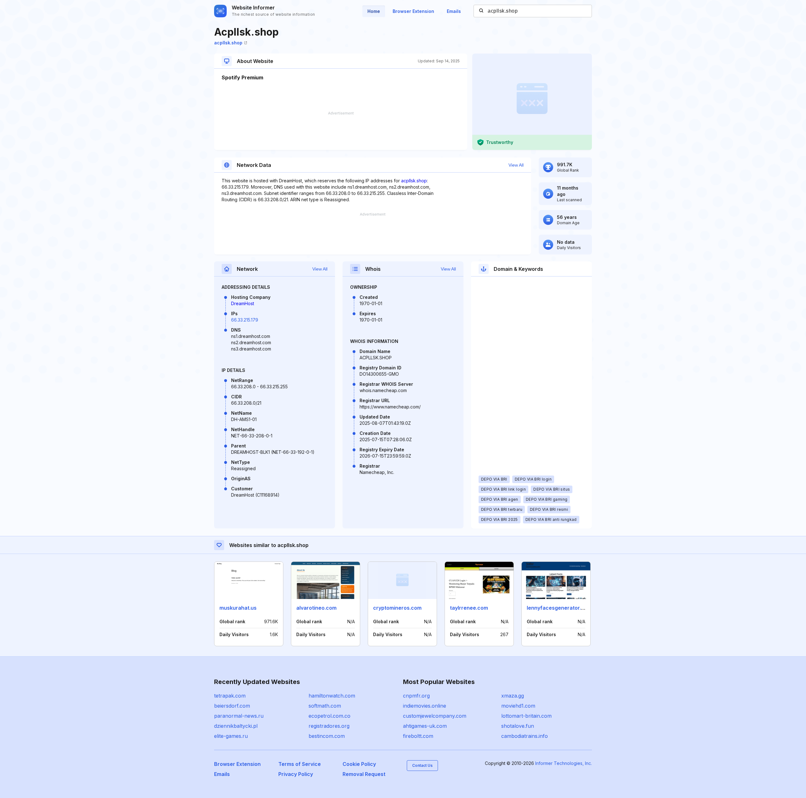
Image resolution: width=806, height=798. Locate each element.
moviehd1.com (518, 706)
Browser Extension (413, 11)
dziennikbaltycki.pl (236, 726)
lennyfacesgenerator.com (559, 608)
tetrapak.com (230, 696)
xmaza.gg (512, 696)
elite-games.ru (231, 736)
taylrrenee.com (469, 608)
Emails (454, 11)
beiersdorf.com (232, 706)
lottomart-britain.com (526, 716)
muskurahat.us (238, 608)
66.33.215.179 (244, 319)
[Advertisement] (341, 131)
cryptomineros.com (397, 608)
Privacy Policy (295, 774)
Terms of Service (299, 764)
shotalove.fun (517, 726)
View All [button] (516, 165)
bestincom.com (327, 736)
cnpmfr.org (416, 696)
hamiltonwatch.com (332, 696)
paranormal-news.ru (239, 716)
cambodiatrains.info (524, 736)
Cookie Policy (359, 764)
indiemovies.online (424, 706)
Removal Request (364, 774)
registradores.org (329, 726)
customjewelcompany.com (434, 716)
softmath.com (325, 706)
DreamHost (242, 303)
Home (373, 11)
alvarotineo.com (316, 608)
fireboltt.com (418, 736)
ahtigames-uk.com (425, 726)
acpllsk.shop (228, 42)
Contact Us (422, 765)
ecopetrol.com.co (329, 716)
